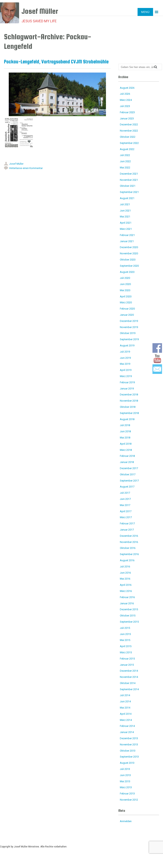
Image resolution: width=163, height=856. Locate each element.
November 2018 (129, 400)
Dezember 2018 (129, 394)
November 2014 (129, 676)
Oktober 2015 (127, 615)
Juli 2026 (125, 93)
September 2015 (129, 621)
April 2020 (125, 296)
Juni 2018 (125, 431)
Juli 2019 (125, 351)
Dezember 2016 (129, 535)
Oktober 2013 (127, 750)
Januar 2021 (127, 241)
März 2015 (126, 652)
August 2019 (127, 345)
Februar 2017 (127, 523)
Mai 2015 (125, 640)
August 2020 (127, 271)
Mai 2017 (125, 505)
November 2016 (129, 542)
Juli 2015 (125, 627)
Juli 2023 (125, 106)
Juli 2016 (125, 566)
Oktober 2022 (127, 136)
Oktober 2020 (127, 259)
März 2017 (126, 517)
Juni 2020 (125, 284)
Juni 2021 (125, 210)
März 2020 (126, 302)
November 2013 (129, 744)
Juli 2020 (125, 277)
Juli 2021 (125, 204)
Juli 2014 (125, 695)
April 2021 (125, 222)
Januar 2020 (127, 314)
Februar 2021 (127, 235)
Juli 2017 (125, 492)
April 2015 (125, 646)
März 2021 (126, 228)
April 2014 (125, 713)
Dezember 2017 (129, 468)
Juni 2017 (125, 498)
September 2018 (129, 413)
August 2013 (127, 762)
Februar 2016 (127, 597)
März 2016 (126, 591)
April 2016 (125, 584)
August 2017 (127, 486)
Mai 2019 (125, 363)
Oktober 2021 (127, 185)
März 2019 (126, 376)
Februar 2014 (127, 725)
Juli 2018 (125, 425)
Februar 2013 (127, 793)
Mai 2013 (125, 781)
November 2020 (129, 253)
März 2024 (126, 99)
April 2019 (125, 370)
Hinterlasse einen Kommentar (26, 168)
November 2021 (129, 179)
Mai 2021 (125, 216)
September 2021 (129, 192)
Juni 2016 (125, 572)
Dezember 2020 (129, 247)
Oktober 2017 (127, 474)
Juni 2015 (125, 634)
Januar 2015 (127, 664)
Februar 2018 (127, 455)
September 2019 (129, 339)
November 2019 (129, 327)
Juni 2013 (125, 775)
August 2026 (127, 87)
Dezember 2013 (129, 738)
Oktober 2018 (127, 406)
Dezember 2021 (129, 173)
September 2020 (129, 265)
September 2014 (129, 689)
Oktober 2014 (127, 683)
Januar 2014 (127, 732)
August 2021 (127, 198)
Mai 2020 (125, 290)
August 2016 (127, 560)
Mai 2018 (125, 437)
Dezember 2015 (129, 609)
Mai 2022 (125, 167)
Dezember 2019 (129, 320)
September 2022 (129, 143)
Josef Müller (16, 163)
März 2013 (126, 787)
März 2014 (126, 719)
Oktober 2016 (127, 547)
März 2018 (126, 449)
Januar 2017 (127, 529)
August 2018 (127, 419)
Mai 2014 (125, 707)
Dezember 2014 (129, 670)
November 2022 (129, 130)
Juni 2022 (125, 161)
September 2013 (129, 756)
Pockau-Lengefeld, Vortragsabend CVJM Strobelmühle (56, 61)
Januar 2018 (127, 462)
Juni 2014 (125, 701)
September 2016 (129, 554)
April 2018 (125, 443)
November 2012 (129, 799)
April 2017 (125, 511)
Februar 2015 (127, 658)
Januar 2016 (127, 603)
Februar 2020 (127, 308)
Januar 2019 (127, 388)
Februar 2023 (127, 112)
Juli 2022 (125, 155)
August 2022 (127, 149)
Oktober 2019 (127, 333)
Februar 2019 (127, 382)
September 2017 (129, 480)
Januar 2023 (127, 118)
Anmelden (126, 821)
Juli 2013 (125, 769)
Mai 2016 (125, 578)
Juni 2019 (125, 357)
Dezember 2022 (129, 124)
